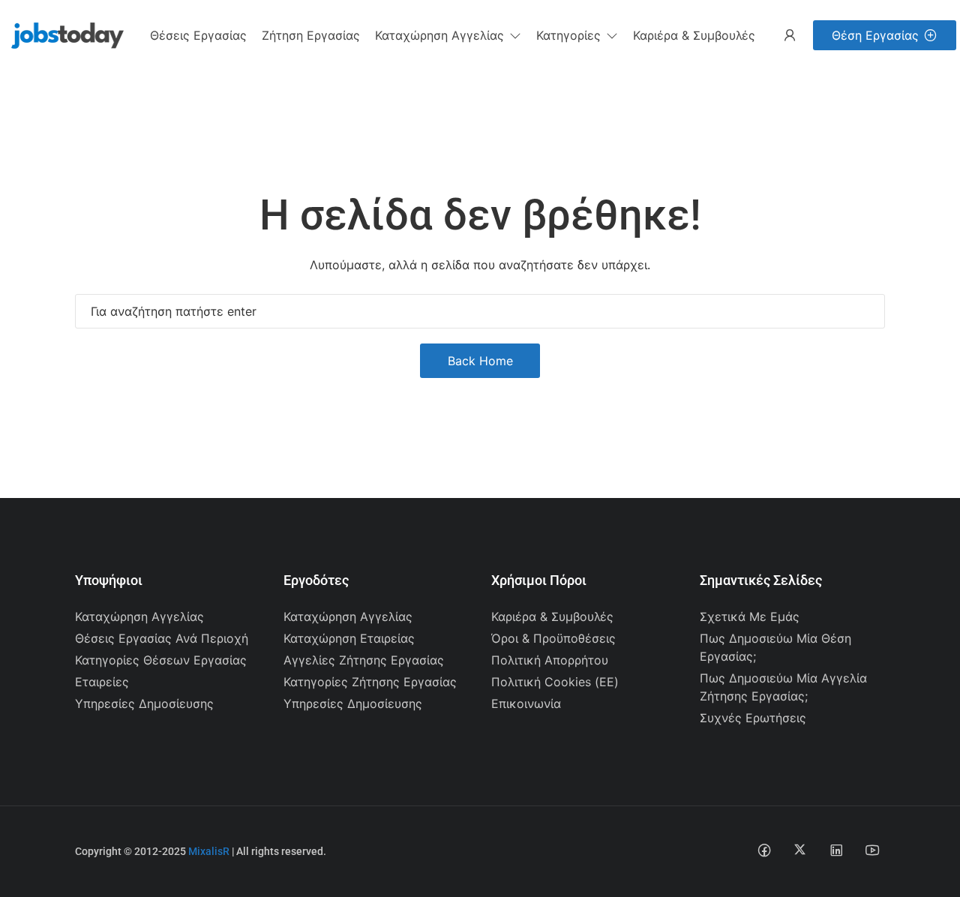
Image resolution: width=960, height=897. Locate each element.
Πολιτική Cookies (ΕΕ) (555, 681)
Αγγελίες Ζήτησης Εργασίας (364, 660)
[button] (448, 35)
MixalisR (209, 851)
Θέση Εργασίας (875, 35)
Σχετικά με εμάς (750, 616)
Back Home (480, 360)
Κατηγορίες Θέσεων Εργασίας (161, 660)
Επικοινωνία (526, 703)
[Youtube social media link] (872, 849)
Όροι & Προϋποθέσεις (553, 638)
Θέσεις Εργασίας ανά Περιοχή (161, 638)
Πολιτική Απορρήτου (549, 660)
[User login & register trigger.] (790, 35)
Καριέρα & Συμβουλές (552, 616)
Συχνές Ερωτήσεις (753, 717)
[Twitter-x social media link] (800, 849)
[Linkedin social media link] (836, 849)
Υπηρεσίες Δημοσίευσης (144, 703)
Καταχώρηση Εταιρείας (349, 638)
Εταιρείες (102, 681)
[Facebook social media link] (764, 849)
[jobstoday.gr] (62, 33)
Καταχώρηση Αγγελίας (139, 616)
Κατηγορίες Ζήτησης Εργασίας (370, 681)
